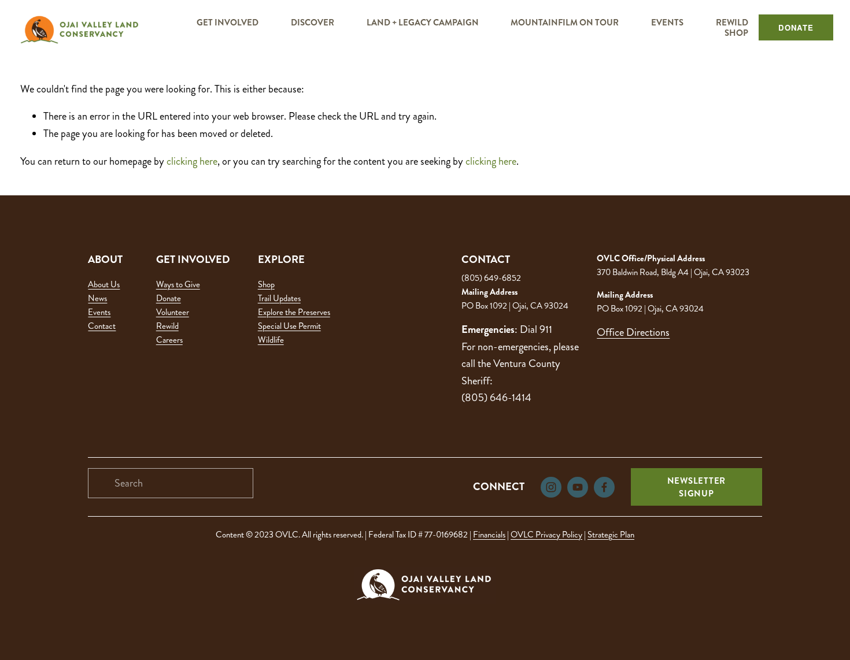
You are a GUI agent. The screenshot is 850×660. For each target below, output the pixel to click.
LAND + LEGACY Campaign (423, 22)
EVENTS (667, 22)
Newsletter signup (696, 487)
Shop (266, 284)
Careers (169, 339)
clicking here (192, 161)
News (97, 298)
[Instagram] (551, 487)
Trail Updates (279, 298)
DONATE (795, 27)
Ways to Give (178, 284)
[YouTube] (577, 487)
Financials (489, 534)
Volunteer (172, 312)
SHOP (736, 33)
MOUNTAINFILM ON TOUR (565, 22)
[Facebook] (604, 487)
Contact (102, 326)
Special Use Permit (289, 326)
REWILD (732, 22)
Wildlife (271, 339)
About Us (104, 284)
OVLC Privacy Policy (546, 534)
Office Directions (633, 332)
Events (99, 312)
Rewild (167, 326)
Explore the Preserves (294, 312)
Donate (168, 298)
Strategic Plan (610, 534)
